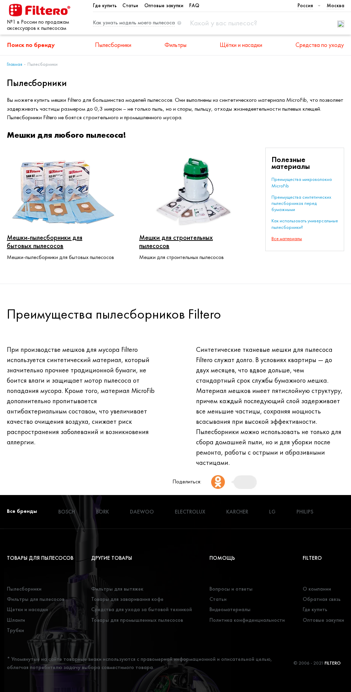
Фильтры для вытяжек (117, 588)
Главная (14, 64)
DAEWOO (142, 511)
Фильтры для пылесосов (35, 599)
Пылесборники (113, 45)
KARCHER (237, 511)
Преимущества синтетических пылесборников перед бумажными (301, 203)
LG (272, 511)
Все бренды (22, 511)
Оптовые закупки (163, 5)
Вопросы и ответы (231, 588)
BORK (102, 511)
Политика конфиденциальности (247, 619)
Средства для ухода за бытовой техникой (141, 609)
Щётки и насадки (241, 45)
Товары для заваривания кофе (127, 599)
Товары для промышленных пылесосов (137, 619)
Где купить (105, 5)
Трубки (15, 630)
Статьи (130, 5)
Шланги (16, 619)
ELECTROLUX (190, 511)
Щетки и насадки (27, 609)
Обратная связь (322, 599)
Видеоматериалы (230, 609)
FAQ (194, 5)
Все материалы (286, 238)
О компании (317, 588)
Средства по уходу (319, 45)
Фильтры (175, 45)
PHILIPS (304, 511)
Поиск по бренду (31, 45)
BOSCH (66, 511)
